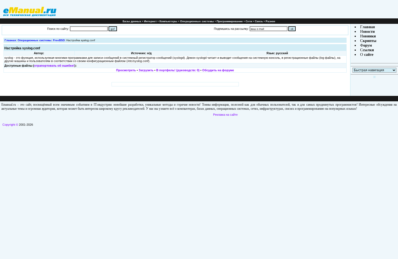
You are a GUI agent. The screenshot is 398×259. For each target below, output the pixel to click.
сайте (368, 55)
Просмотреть (126, 70)
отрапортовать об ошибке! (54, 65)
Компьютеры (168, 21)
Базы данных (132, 21)
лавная (369, 27)
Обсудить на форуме (218, 70)
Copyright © (10, 124)
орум (367, 45)
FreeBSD (59, 40)
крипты (369, 41)
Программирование (230, 21)
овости (369, 32)
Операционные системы (197, 21)
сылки (368, 50)
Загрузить (146, 70)
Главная (10, 40)
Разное (270, 21)
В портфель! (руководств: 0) (178, 70)
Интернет (150, 21)
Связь (259, 21)
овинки (369, 36)
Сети (249, 21)
